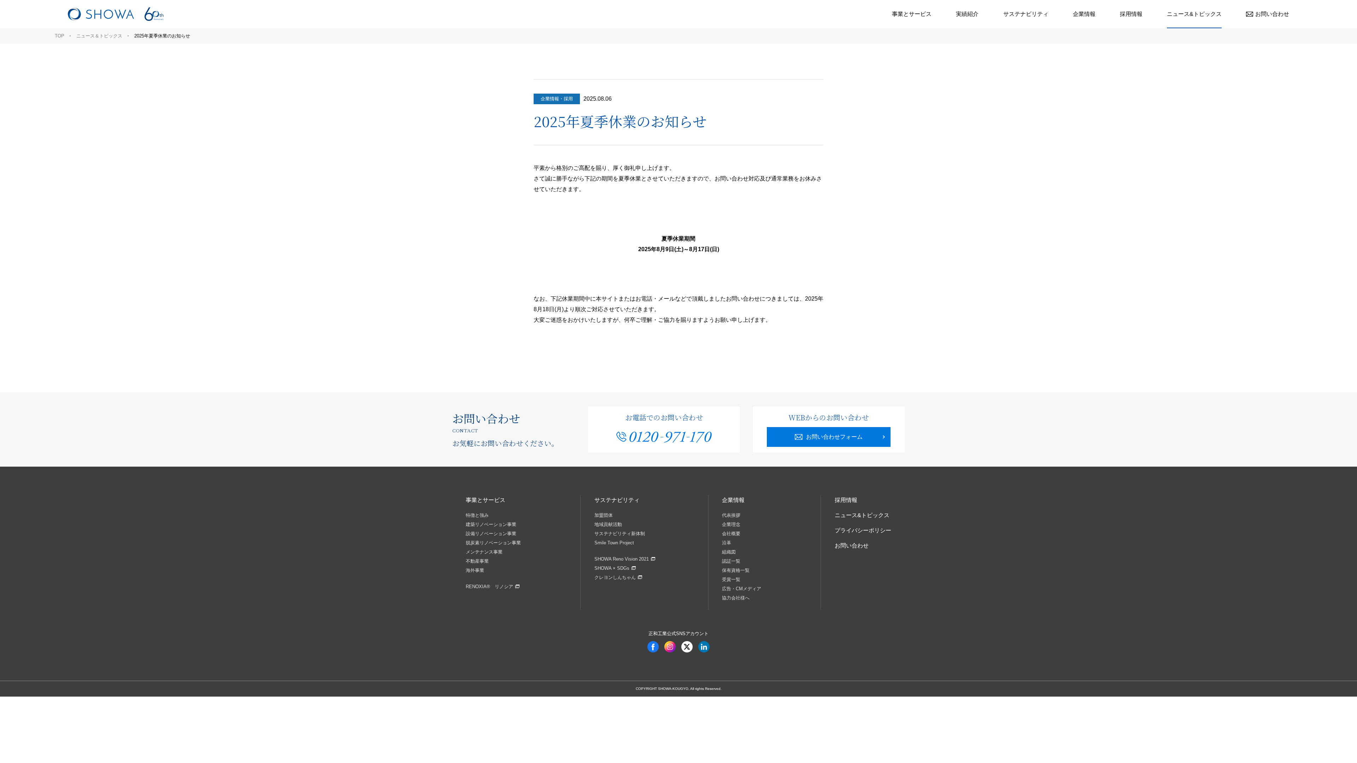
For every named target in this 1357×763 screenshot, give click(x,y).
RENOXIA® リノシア (489, 586)
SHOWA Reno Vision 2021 (621, 559)
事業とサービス (912, 14)
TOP (59, 36)
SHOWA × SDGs (611, 568)
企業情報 (1084, 14)
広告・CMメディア (741, 588)
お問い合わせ (1272, 14)
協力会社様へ (736, 598)
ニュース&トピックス (1194, 14)
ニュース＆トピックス (99, 36)
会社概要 (731, 533)
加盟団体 (603, 515)
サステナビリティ (1025, 14)
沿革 (726, 542)
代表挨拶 (731, 515)
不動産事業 (477, 561)
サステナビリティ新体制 (619, 533)
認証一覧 (731, 561)
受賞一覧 (731, 579)
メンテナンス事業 (484, 552)
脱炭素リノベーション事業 (493, 542)
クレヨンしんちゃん (615, 577)
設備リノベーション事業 (491, 533)
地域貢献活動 (608, 524)
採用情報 (1131, 14)
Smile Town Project (614, 542)
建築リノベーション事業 (491, 524)
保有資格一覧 (736, 570)
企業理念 (731, 524)
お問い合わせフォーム (834, 437)
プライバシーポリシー (863, 530)
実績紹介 (967, 14)
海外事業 (475, 570)
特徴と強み (477, 515)
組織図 (729, 552)
